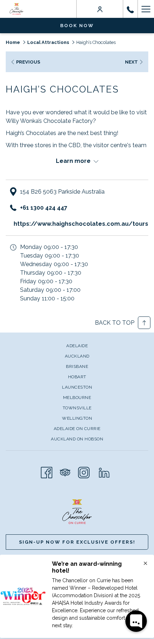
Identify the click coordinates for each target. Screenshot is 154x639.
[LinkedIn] (104, 471)
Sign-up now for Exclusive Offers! (77, 542)
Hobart (77, 376)
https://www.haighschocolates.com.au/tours (81, 223)
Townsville (77, 407)
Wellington (77, 418)
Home (13, 42)
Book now (77, 25)
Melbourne (77, 397)
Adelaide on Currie (77, 428)
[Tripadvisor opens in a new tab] (65, 471)
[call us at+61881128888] (130, 9)
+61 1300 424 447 (43, 207)
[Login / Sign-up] (100, 8)
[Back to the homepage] (16, 9)
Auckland (77, 356)
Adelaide (77, 345)
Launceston (77, 387)
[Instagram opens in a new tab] (84, 471)
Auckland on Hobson (77, 438)
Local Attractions (48, 42)
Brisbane (77, 366)
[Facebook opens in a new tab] (46, 471)
